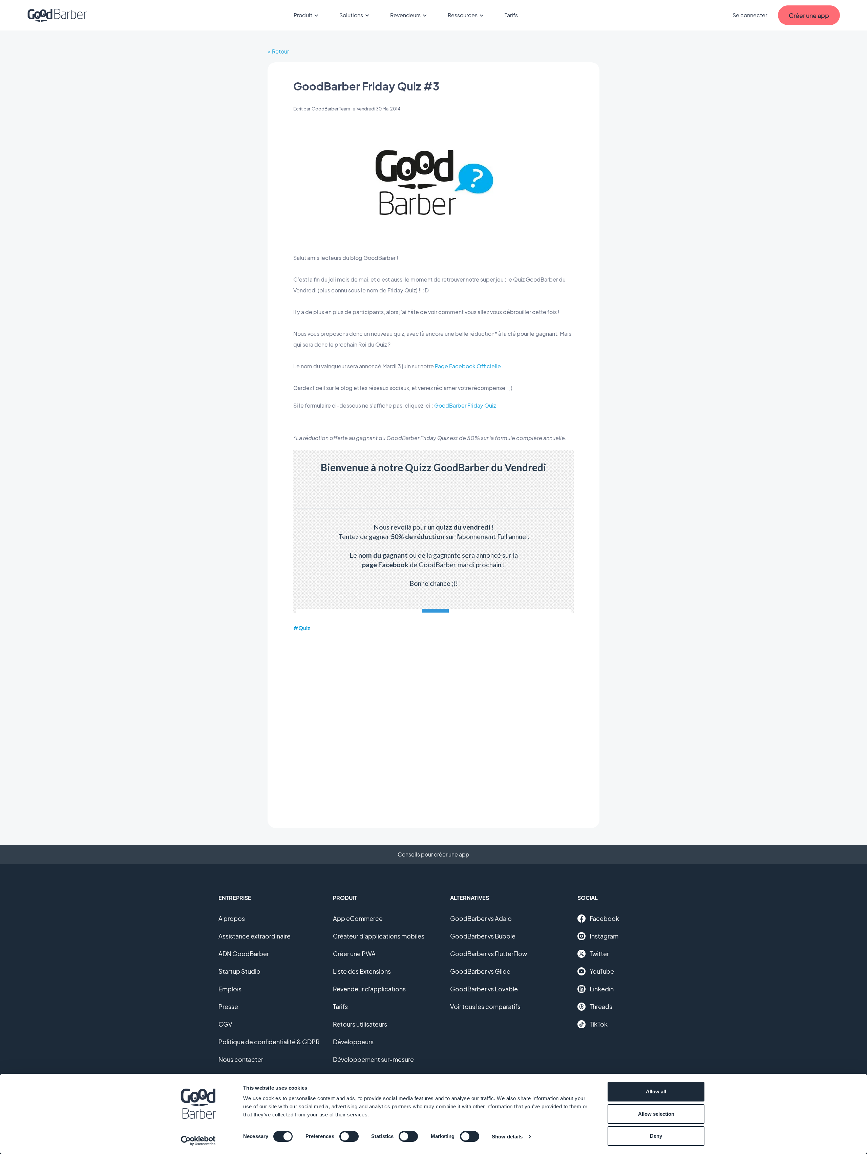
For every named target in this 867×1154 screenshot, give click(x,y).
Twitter (599, 953)
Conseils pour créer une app (433, 854)
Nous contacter (240, 1059)
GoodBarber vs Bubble (482, 936)
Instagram (604, 936)
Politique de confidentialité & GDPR (269, 1042)
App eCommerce (358, 918)
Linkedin (602, 989)
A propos (231, 918)
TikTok (599, 1024)
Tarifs (511, 15)
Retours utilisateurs (360, 1024)
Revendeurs (405, 15)
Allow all (656, 1091)
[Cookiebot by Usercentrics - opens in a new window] (198, 1141)
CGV (225, 1024)
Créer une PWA (354, 953)
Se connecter (750, 15)
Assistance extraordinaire (254, 936)
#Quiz (301, 628)
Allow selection (656, 1114)
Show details (507, 1136)
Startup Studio (239, 971)
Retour (280, 51)
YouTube (602, 971)
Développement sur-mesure (373, 1059)
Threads (601, 1006)
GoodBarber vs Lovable (484, 989)
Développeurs (353, 1042)
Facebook (604, 918)
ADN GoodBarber (243, 953)
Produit (303, 15)
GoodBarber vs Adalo (481, 918)
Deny (656, 1136)
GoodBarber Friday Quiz (465, 405)
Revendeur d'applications (369, 989)
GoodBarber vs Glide (480, 971)
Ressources (463, 15)
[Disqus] (433, 725)
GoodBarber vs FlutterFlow (488, 953)
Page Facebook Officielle (468, 366)
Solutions (351, 15)
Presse (228, 1006)
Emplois (229, 989)
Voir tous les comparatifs (485, 1006)
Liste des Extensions (362, 971)
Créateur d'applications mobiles (378, 936)
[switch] (349, 1136)
